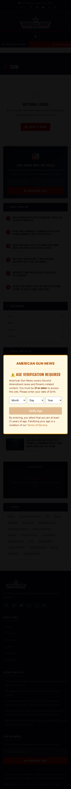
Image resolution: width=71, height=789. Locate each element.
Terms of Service (37, 425)
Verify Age (35, 411)
